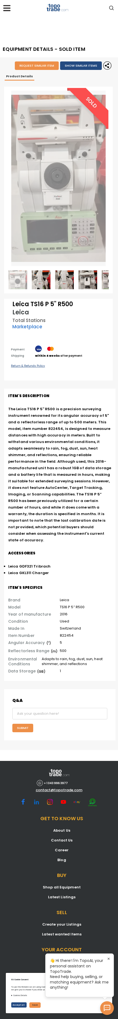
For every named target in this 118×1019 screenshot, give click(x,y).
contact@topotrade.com (59, 790)
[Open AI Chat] (107, 1008)
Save (35, 1005)
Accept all (19, 1005)
